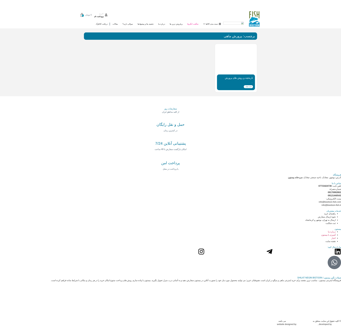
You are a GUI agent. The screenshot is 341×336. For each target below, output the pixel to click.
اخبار (333, 238)
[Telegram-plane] (269, 251)
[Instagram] (201, 251)
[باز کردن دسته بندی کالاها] (204, 24)
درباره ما (332, 232)
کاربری (101, 14)
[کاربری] (106, 15)
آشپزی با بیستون (328, 235)
